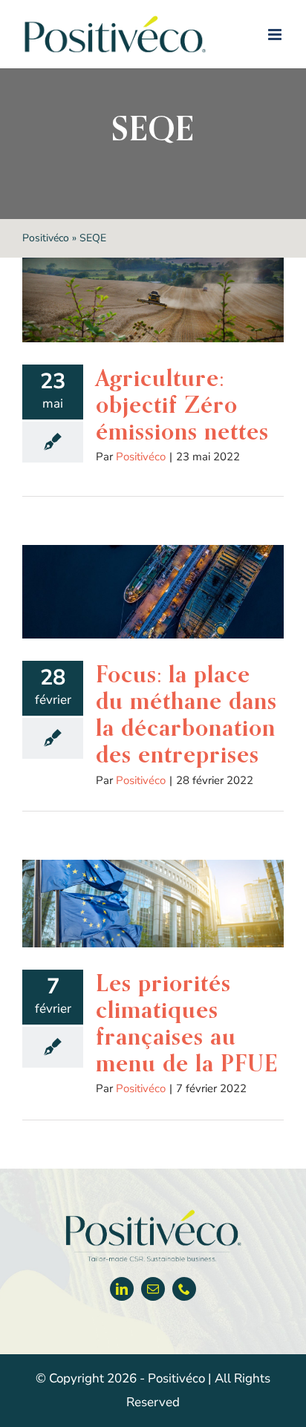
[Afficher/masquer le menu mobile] (276, 34)
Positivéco (45, 238)
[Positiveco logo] (153, 1212)
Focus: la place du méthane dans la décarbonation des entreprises (186, 714)
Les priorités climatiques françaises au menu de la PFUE (187, 1023)
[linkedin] (122, 1289)
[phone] (184, 1289)
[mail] (153, 1289)
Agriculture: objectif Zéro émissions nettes (182, 404)
